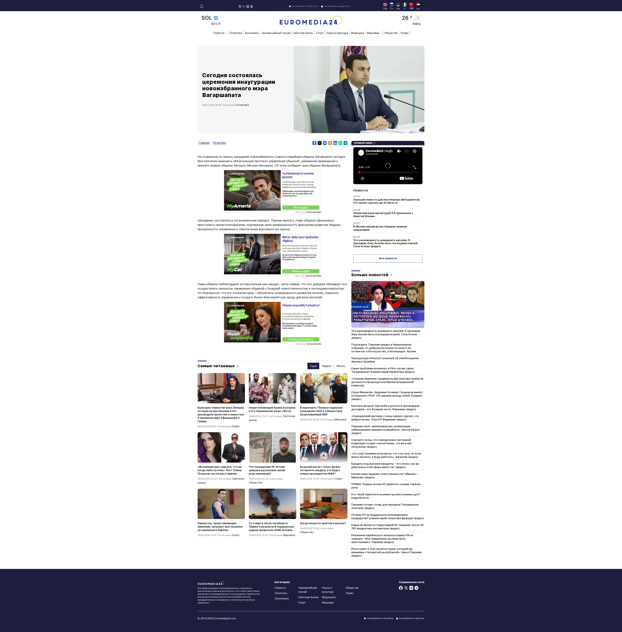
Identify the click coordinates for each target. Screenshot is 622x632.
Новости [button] (218, 33)
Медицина (357, 33)
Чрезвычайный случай (276, 33)
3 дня (313, 366)
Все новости (388, 258)
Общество (391, 33)
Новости (280, 587)
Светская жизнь (303, 33)
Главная (204, 142)
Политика (236, 33)
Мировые (340, 419)
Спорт (320, 33)
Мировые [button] (373, 33)
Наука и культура (337, 33)
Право (404, 33)
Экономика (252, 33)
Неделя (326, 366)
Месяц (341, 366)
